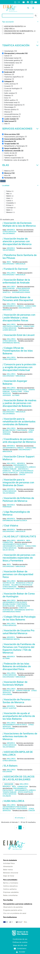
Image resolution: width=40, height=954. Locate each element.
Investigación (9, 288)
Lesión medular (9, 330)
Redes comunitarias (10, 895)
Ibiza (9, 262)
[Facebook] (28, 2)
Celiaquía (7, 796)
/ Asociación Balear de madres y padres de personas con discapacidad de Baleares (19, 403)
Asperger (7, 395)
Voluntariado (9, 233)
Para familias (8, 900)
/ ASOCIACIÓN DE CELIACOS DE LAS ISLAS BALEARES (18, 778)
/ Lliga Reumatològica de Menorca (16, 513)
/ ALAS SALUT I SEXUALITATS (19, 536)
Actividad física (9, 863)
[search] (28, 8)
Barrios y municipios (10, 883)
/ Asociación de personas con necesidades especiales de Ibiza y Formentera (19, 557)
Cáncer (22, 474)
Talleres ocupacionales (22, 471)
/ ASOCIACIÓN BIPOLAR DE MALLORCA (18, 753)
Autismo (15, 395)
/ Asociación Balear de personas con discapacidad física (18, 574)
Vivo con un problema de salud (14, 913)
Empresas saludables (11, 892)
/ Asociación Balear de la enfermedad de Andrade (16, 281)
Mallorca (11, 273)
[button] (20, 22)
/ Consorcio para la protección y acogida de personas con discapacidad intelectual (19, 367)
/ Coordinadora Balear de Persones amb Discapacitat (18, 299)
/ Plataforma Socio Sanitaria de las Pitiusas (20, 256)
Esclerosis (7, 694)
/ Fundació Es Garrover (15, 268)
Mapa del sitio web (20, 945)
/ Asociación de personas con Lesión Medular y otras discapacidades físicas (19, 317)
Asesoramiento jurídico (13, 306)
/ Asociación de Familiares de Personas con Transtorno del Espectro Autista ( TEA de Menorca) (19, 648)
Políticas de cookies (20, 942)
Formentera (8, 542)
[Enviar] (35, 15)
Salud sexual (8, 550)
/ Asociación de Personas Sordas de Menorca (17, 701)
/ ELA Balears (10, 765)
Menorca (11, 230)
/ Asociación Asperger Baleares (15, 382)
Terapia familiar (9, 469)
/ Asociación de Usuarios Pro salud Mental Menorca (18, 632)
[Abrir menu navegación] (33, 8)
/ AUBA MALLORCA (13, 801)
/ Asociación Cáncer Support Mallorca (18, 458)
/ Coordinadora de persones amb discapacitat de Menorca (19, 440)
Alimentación (8, 866)
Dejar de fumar (8, 876)
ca (19, 2)
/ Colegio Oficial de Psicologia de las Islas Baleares (19, 618)
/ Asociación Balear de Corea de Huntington (19, 595)
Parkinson (7, 507)
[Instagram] (32, 2)
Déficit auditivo (9, 708)
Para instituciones (10, 917)
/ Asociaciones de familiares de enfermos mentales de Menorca (20, 736)
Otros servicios (9, 232)
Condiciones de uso (20, 939)
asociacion (8, 784)
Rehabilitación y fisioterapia (15, 430)
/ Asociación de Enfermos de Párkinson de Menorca (18, 499)
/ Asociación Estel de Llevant (19, 335)
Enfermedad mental (11, 343)
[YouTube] (35, 2)
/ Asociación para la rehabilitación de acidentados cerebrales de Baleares (19, 421)
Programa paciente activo (12, 910)
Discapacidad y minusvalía (14, 264)
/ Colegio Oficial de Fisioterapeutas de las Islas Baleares (18, 351)
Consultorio (30, 306)
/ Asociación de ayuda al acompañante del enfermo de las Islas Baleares (19, 716)
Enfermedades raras (21, 292)
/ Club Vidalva (10, 525)
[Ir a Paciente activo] (10, 8)
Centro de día (9, 583)
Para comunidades (10, 880)
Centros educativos (10, 886)
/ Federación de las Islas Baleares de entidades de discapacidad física (17, 666)
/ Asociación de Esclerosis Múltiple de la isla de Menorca (19, 224)
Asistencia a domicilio (12, 326)
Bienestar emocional (10, 873)
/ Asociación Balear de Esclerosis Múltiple (15, 683)
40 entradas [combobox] (21, 818)
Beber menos (8, 870)
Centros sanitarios (10, 889)
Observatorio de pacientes (13, 907)
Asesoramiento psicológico (15, 390)
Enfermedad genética (24, 610)
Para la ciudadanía (10, 860)
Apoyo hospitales (10, 473)
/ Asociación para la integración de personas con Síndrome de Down (18, 482)
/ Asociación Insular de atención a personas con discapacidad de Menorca (17, 241)
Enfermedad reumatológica (15, 520)
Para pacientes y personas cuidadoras (17, 904)
